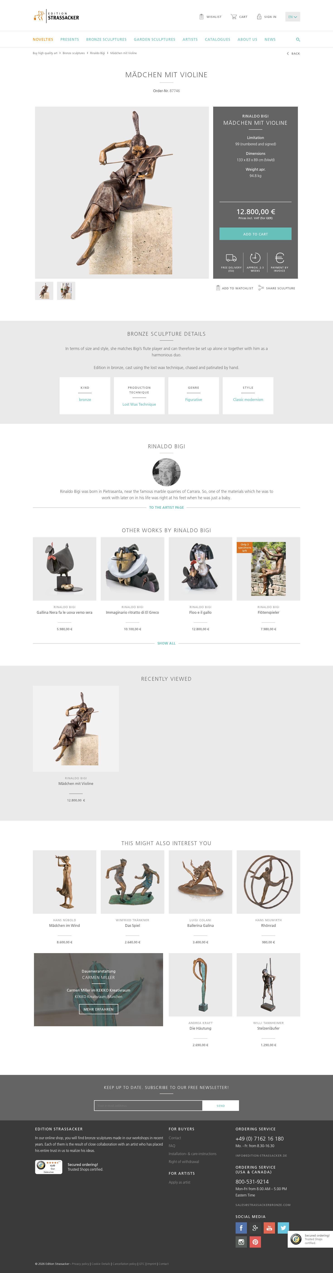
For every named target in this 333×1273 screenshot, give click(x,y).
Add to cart (255, 234)
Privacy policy (80, 1264)
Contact (175, 1138)
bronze (85, 399)
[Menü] (59, 1162)
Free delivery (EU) (231, 269)
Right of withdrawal (184, 1161)
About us (247, 39)
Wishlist (213, 17)
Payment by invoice (279, 269)
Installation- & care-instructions (192, 1153)
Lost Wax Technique (139, 404)
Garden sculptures (154, 39)
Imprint (151, 1264)
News (270, 39)
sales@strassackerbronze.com (263, 1205)
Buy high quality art (45, 53)
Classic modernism (248, 399)
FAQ (172, 1146)
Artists (190, 39)
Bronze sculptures (106, 39)
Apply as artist (179, 1182)
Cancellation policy (125, 1264)
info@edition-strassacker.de (261, 1155)
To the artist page (166, 507)
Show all (166, 643)
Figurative (193, 399)
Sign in (269, 17)
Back (295, 53)
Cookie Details (101, 1264)
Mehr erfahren (99, 1009)
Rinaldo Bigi (97, 53)
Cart (242, 17)
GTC (142, 1264)
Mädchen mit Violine (123, 53)
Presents (69, 39)
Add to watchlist (237, 288)
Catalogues (217, 39)
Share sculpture (280, 288)
